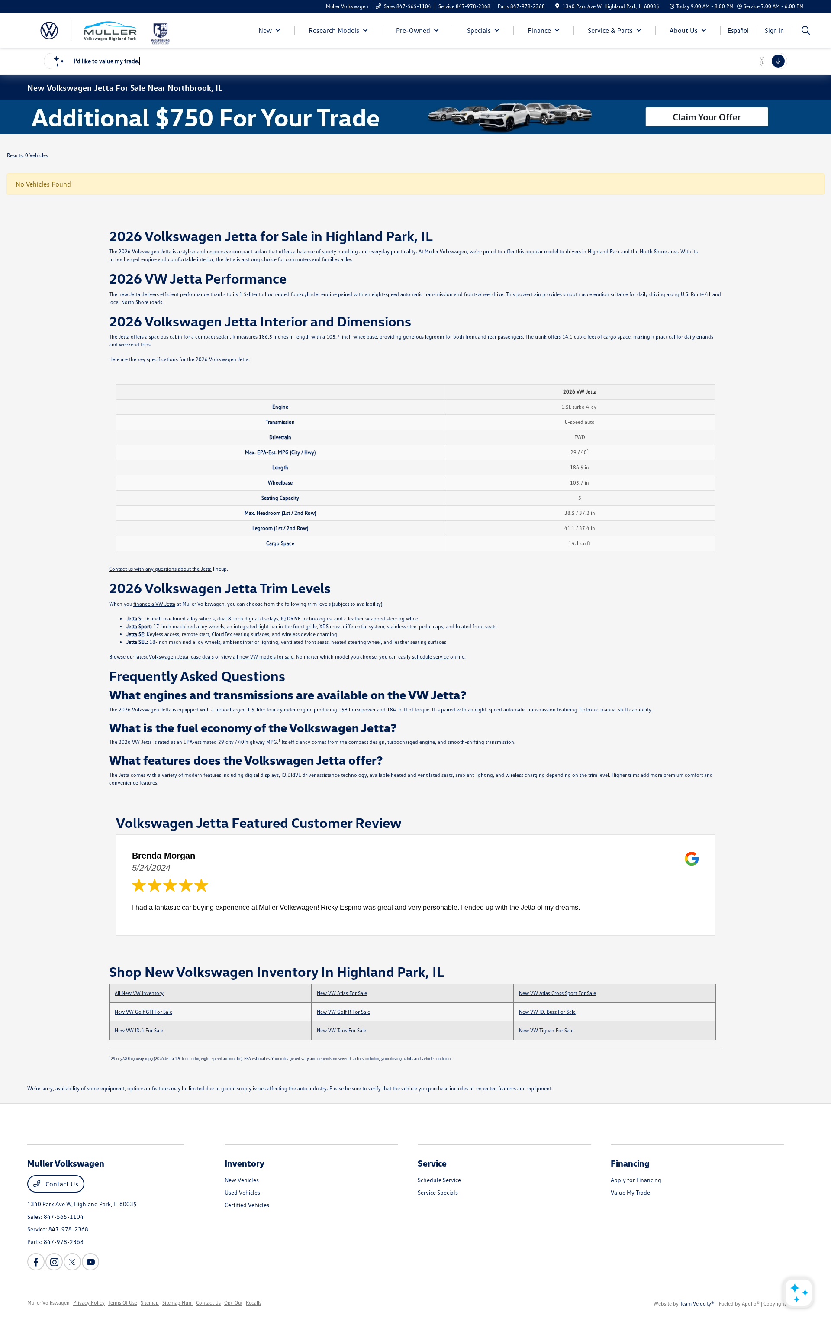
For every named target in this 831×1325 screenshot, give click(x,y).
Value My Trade (630, 1192)
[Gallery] (415, 117)
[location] (557, 6)
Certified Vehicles (247, 1205)
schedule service (430, 656)
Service (432, 1163)
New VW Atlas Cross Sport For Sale (557, 993)
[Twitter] (72, 1261)
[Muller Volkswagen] (88, 29)
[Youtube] (90, 1261)
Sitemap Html (177, 1302)
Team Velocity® (697, 1303)
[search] (806, 31)
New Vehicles (242, 1179)
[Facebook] (36, 1261)
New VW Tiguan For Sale (546, 1030)
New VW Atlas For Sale (342, 993)
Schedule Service (439, 1179)
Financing (630, 1163)
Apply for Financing (636, 1179)
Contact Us (61, 1184)
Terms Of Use (122, 1302)
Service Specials (438, 1192)
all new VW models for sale (263, 656)
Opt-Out (233, 1302)
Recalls (253, 1302)
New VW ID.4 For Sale (139, 1030)
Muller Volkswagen (48, 1302)
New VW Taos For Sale (341, 1030)
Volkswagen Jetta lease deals (181, 656)
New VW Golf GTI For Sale (143, 1011)
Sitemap (150, 1302)
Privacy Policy (89, 1302)
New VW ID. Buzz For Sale (547, 1011)
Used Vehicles (242, 1192)
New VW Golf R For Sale (343, 1011)
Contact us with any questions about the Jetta (160, 569)
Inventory (244, 1163)
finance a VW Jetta (154, 604)
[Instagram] (54, 1261)
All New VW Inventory (139, 993)
